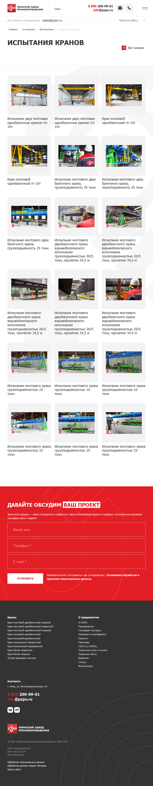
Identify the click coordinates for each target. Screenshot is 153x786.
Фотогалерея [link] (85, 666)
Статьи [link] (82, 662)
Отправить (25, 578)
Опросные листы (87, 654)
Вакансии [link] (83, 657)
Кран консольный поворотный (24, 642)
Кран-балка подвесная (19, 650)
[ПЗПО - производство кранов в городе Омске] (25, 8)
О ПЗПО (82, 622)
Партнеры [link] (83, 642)
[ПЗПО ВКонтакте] (10, 710)
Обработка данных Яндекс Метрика (26, 765)
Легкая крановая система (21, 657)
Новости (83, 638)
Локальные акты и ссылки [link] (92, 650)
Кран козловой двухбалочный (23, 638)
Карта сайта (14, 769)
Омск (57, 8)
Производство (86, 626)
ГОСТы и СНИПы (87, 646)
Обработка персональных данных (25, 762)
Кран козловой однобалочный (23, 634)
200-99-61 (100, 6)
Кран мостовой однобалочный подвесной (30, 626)
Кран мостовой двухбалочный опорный (29, 622)
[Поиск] (144, 20)
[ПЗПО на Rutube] (17, 710)
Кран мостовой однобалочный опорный (29, 630)
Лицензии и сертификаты (92, 634)
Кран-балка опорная (18, 654)
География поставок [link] (89, 630)
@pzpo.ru (103, 10)
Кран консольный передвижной (24, 646)
